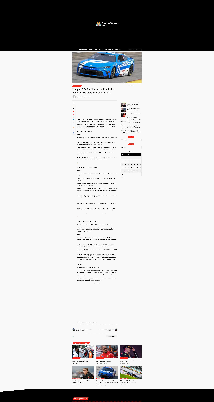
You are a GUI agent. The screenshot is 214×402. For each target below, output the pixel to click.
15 (137, 164)
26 (128, 170)
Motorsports (80, 96)
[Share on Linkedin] (73, 119)
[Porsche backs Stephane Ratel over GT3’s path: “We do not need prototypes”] (123, 105)
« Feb (121, 177)
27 (131, 170)
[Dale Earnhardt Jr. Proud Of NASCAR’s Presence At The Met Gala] (83, 372)
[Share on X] (73, 109)
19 (128, 167)
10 (122, 164)
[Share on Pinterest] (73, 114)
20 (131, 167)
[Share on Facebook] (73, 106)
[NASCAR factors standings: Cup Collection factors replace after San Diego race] (83, 351)
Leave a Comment (112, 336)
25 (125, 170)
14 (134, 164)
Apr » (124, 177)
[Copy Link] (73, 130)
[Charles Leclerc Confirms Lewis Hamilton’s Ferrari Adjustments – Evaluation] (107, 351)
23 (140, 167)
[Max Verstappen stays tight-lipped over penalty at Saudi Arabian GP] (131, 351)
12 (128, 164)
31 (122, 174)
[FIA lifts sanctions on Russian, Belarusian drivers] (123, 110)
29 (137, 170)
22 (137, 167)
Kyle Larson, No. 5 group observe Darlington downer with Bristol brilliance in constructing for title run (107, 382)
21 (134, 167)
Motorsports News (76, 85)
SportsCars (136, 117)
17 (122, 167)
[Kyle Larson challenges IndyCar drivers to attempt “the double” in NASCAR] (131, 372)
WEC (134, 105)
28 (134, 170)
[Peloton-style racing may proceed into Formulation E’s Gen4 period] (123, 126)
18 (125, 167)
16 (140, 164)
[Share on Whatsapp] (73, 117)
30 (140, 170)
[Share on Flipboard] (73, 111)
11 (125, 164)
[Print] (73, 133)
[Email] (73, 127)
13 (131, 164)
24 (122, 170)
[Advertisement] (97, 110)
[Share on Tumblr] (73, 122)
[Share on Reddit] (73, 125)
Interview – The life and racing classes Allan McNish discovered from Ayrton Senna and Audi (134, 114)
